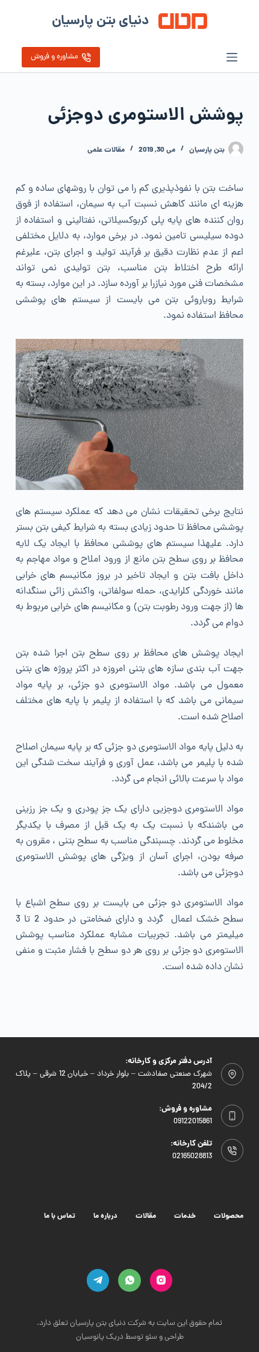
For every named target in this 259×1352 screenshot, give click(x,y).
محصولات (228, 1216)
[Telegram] (98, 1280)
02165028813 (192, 1156)
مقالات (146, 1216)
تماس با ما (59, 1216)
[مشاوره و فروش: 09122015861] (232, 1116)
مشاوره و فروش (54, 57)
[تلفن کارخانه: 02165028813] (232, 1150)
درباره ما (105, 1216)
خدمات (185, 1216)
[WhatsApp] (129, 1280)
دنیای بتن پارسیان (100, 21)
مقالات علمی (106, 150)
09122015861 (192, 1121)
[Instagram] (161, 1280)
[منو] (231, 57)
